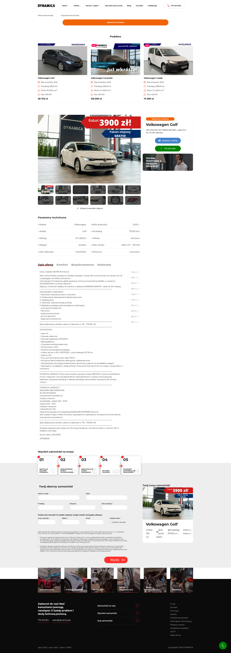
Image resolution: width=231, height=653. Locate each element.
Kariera (173, 614)
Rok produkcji (107, 504)
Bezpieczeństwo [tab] (82, 264)
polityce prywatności (104, 533)
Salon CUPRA (65, 647)
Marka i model (43, 494)
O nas (172, 604)
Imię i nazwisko (43, 518)
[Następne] (138, 149)
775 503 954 (176, 5)
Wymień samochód (113, 5)
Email (88, 518)
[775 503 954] (223, 646)
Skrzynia (73, 504)
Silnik (88, 494)
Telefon (64, 518)
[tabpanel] (81, 355)
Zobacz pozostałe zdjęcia (91, 208)
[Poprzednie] (40, 149)
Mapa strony (175, 635)
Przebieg (41, 504)
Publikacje (152, 5)
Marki (64, 5)
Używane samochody (70, 15)
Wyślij (114, 560)
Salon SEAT (43, 647)
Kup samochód (104, 621)
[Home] (46, 5)
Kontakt (139, 5)
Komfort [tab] (62, 264)
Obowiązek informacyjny (181, 621)
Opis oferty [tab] (45, 264)
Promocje (174, 611)
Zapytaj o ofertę (167, 140)
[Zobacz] (46, 189)
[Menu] (192, 5)
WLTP (173, 631)
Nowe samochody (45, 15)
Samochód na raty (106, 606)
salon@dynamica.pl (61, 620)
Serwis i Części (92, 5)
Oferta (76, 5)
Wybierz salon (115, 518)
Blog (129, 5)
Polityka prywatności (179, 618)
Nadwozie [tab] (104, 264)
